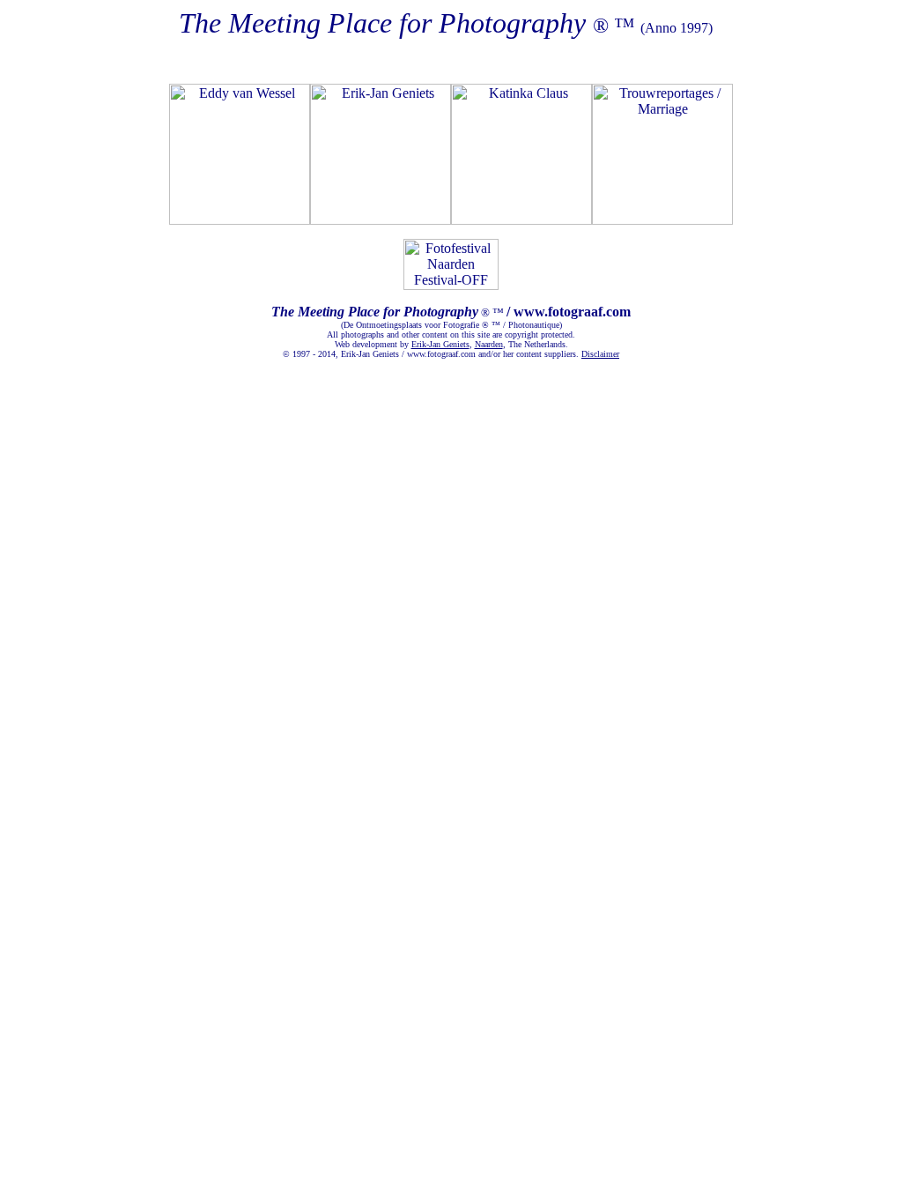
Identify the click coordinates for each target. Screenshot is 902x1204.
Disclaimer (600, 354)
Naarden (489, 344)
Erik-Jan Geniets (440, 344)
